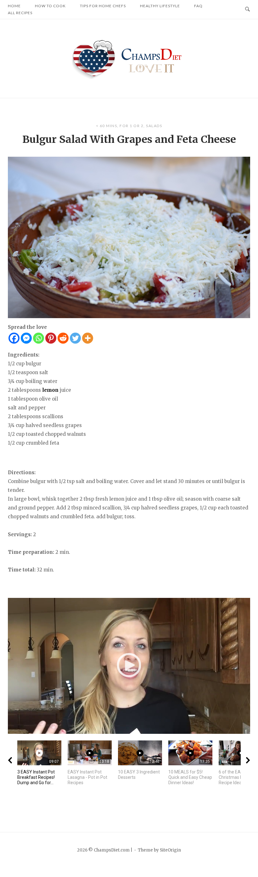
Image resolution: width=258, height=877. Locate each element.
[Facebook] (14, 338)
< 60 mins (106, 125)
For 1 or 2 (131, 125)
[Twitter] (75, 338)
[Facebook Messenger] (26, 338)
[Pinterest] (50, 338)
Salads (154, 125)
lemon (50, 390)
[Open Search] (247, 9)
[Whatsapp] (38, 338)
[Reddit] (63, 338)
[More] (87, 338)
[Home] (129, 58)
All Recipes (20, 12)
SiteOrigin (170, 850)
